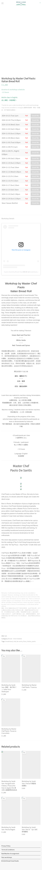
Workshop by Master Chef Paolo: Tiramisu (29, 686)
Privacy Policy (5, 846)
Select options (5, 694)
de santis (20, 641)
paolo (34, 641)
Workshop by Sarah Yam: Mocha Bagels (8, 828)
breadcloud (9, 641)
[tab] (21, 218)
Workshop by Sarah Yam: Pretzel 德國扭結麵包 (29, 783)
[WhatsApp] (8, 865)
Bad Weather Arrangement (10, 853)
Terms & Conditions (8, 850)
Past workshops (6, 857)
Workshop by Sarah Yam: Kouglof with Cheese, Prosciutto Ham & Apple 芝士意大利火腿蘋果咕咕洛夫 (9, 785)
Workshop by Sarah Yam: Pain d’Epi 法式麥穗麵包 (29, 829)
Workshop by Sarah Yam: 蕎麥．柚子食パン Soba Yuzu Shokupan (8, 688)
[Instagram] (5, 865)
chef (14, 641)
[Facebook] (2, 865)
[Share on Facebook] (2, 209)
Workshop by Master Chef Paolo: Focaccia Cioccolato (8, 731)
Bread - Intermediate (15, 639)
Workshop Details (7, 218)
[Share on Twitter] (5, 209)
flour (24, 641)
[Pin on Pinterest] (7, 209)
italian (29, 641)
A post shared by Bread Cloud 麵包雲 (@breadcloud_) (21, 272)
